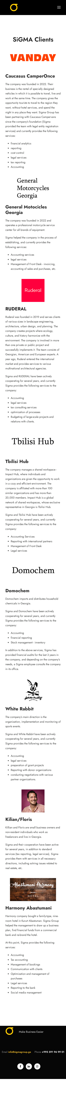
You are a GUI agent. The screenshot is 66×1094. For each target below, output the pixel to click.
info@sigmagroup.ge (19, 1052)
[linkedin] (29, 1066)
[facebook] (20, 1066)
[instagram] (37, 1066)
